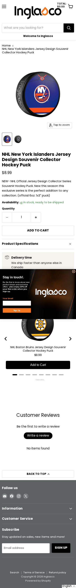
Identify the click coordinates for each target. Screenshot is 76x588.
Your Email (8, 298)
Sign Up (16, 310)
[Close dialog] (73, 271)
